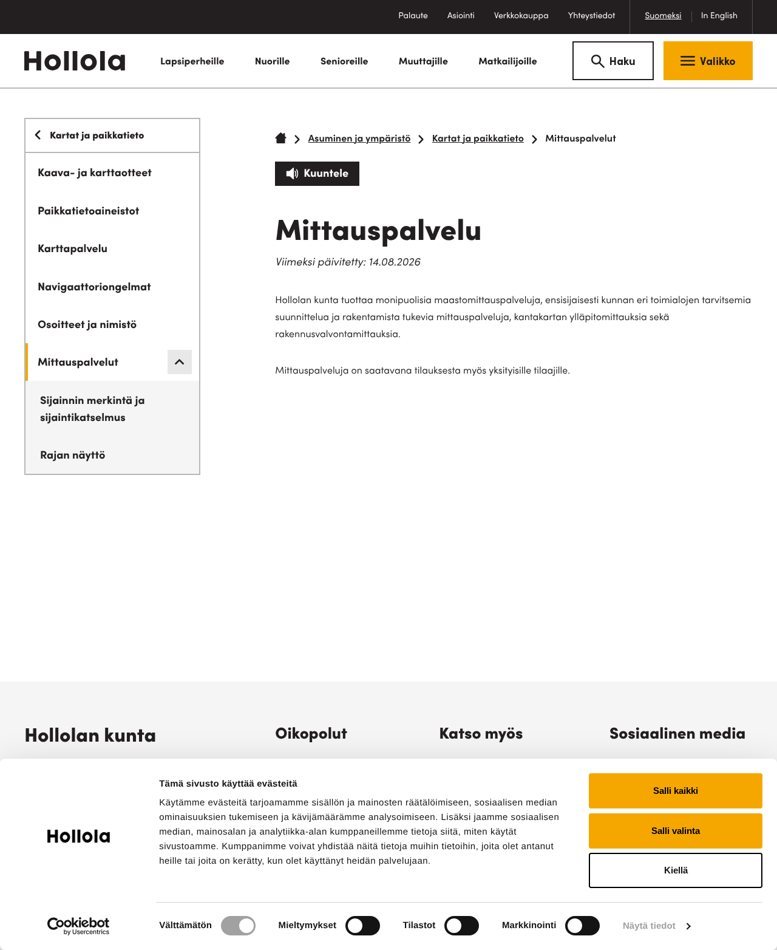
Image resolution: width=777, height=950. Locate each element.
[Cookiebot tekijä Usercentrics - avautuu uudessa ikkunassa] (78, 926)
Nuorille (272, 62)
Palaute (418, 23)
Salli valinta (675, 830)
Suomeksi (663, 16)
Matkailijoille (507, 62)
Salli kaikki (675, 790)
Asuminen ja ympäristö (359, 140)
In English (719, 16)
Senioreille (344, 62)
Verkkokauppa (526, 23)
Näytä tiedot (649, 926)
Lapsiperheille (192, 62)
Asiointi (461, 16)
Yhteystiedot (592, 16)
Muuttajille (423, 62)
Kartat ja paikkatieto (478, 140)
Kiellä (676, 870)
